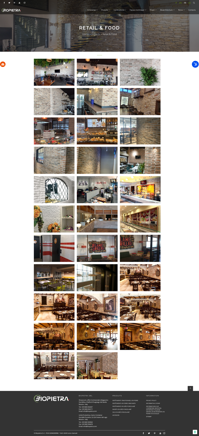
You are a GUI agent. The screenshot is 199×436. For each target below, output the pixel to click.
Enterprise (91, 10)
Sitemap (148, 416)
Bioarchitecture (166, 10)
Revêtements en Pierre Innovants (124, 403)
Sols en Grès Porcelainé (121, 412)
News (180, 10)
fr (185, 3)
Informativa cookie (153, 403)
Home (85, 34)
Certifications (119, 10)
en (180, 3)
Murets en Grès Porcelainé (122, 409)
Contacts (192, 10)
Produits (104, 10)
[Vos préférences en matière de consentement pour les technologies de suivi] (195, 432)
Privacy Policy (151, 400)
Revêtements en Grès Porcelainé (124, 406)
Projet (152, 10)
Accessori (116, 415)
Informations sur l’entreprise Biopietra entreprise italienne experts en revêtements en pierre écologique (155, 409)
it (176, 3)
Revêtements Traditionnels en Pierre (125, 400)
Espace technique (137, 10)
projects (95, 34)
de (189, 3)
